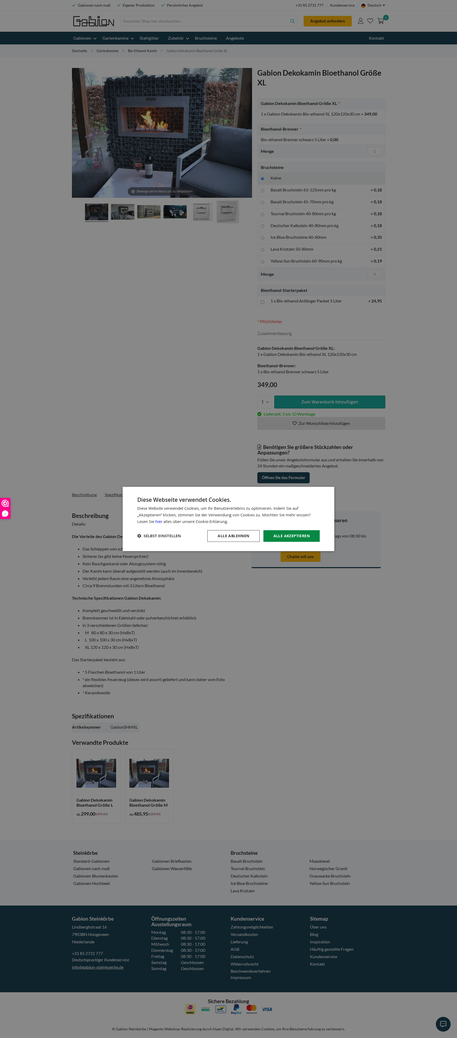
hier (158, 521)
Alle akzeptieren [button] (291, 535)
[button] (159, 536)
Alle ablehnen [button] (233, 535)
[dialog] (228, 519)
